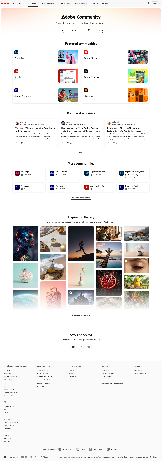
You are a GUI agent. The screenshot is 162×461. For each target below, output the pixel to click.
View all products (9, 396)
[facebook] (22, 457)
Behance (105, 3)
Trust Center (7, 432)
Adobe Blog (7, 441)
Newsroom (7, 419)
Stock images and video (11, 393)
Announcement (38, 124)
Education (72, 370)
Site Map (145, 457)
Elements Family (9, 389)
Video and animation (10, 380)
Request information (140, 373)
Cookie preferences (108, 457)
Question (83, 124)
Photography (7, 373)
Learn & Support (17, 3)
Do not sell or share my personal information (129, 457)
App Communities (48, 3)
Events (94, 3)
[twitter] (31, 457)
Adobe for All (7, 438)
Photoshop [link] (122, 124)
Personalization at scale (43, 370)
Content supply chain (43, 373)
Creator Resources (81, 3)
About (5, 409)
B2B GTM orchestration (43, 383)
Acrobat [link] (29, 124)
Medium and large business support (112, 383)
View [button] (33, 258)
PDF (5, 383)
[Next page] (149, 133)
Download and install (108, 373)
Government (72, 377)
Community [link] (33, 3)
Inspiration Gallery (65, 3)
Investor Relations (9, 425)
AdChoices (155, 457)
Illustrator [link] (75, 124)
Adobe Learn (105, 380)
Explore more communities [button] (81, 198)
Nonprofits (72, 373)
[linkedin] (35, 457)
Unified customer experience (45, 377)
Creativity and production (44, 380)
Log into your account (10, 406)
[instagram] (26, 457)
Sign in (155, 3)
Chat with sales (138, 370)
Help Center (105, 370)
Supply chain (7, 428)
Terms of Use (97, 457)
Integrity (6, 435)
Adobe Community (107, 377)
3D (4, 386)
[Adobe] (5, 3)
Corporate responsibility (11, 422)
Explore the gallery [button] (81, 315)
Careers (6, 412)
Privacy (90, 457)
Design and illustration (10, 377)
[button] (148, 3)
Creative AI (7, 370)
